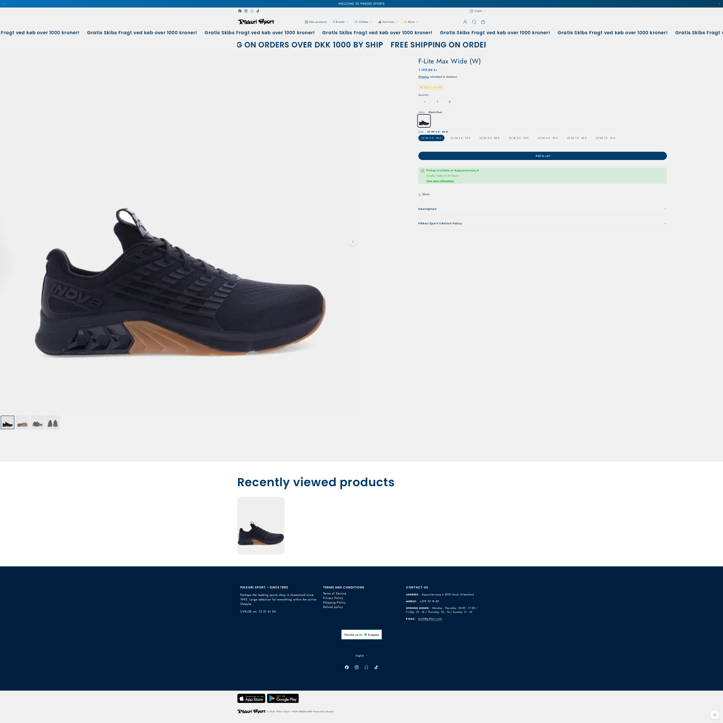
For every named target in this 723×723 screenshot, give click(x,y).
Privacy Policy (333, 598)
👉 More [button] (409, 22)
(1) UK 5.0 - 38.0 (490, 138)
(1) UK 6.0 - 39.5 (519, 138)
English (478, 11)
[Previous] (4, 4)
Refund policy (333, 607)
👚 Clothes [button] (361, 22)
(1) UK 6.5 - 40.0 (548, 138)
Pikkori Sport (283, 711)
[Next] (719, 4)
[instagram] (246, 11)
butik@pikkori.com (430, 619)
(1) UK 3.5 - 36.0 (431, 138)
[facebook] (240, 11)
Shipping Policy (334, 602)
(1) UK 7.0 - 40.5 (577, 138)
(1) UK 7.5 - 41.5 (605, 138)
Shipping (423, 76)
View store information (440, 181)
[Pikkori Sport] (256, 22)
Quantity (423, 95)
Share (425, 194)
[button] (474, 22)
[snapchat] (252, 11)
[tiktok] (258, 11)
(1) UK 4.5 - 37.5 (460, 138)
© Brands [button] (339, 22)
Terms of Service (334, 593)
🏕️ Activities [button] (386, 22)
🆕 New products (316, 22)
